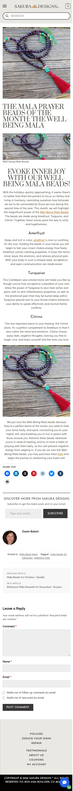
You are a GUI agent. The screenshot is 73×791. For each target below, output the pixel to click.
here (60, 454)
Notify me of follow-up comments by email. (31, 692)
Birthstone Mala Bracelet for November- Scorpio (34, 587)
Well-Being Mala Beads (54, 212)
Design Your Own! (36, 738)
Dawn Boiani (30, 531)
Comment (9, 626)
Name (7, 661)
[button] (67, 6)
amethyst (39, 240)
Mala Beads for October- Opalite (26, 577)
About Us (36, 755)
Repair (36, 743)
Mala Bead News (28, 554)
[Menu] (8, 6)
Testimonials (36, 750)
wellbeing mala (42, 557)
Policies (36, 733)
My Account (36, 764)
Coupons (36, 759)
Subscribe (55, 513)
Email (7, 677)
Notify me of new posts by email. (25, 697)
